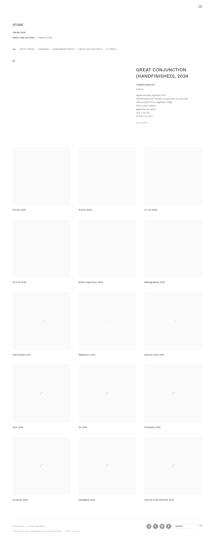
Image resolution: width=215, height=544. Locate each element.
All (14, 49)
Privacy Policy (19, 526)
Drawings (43, 49)
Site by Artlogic (72, 531)
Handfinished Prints (63, 49)
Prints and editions (23, 38)
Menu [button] (200, 6)
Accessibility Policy (36, 526)
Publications (45, 38)
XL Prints (111, 49)
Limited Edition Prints (90, 49)
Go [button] (200, 525)
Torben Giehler (28, 7)
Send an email (162, 526)
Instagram (148, 526)
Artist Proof (27, 49)
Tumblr (168, 526)
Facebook (155, 526)
